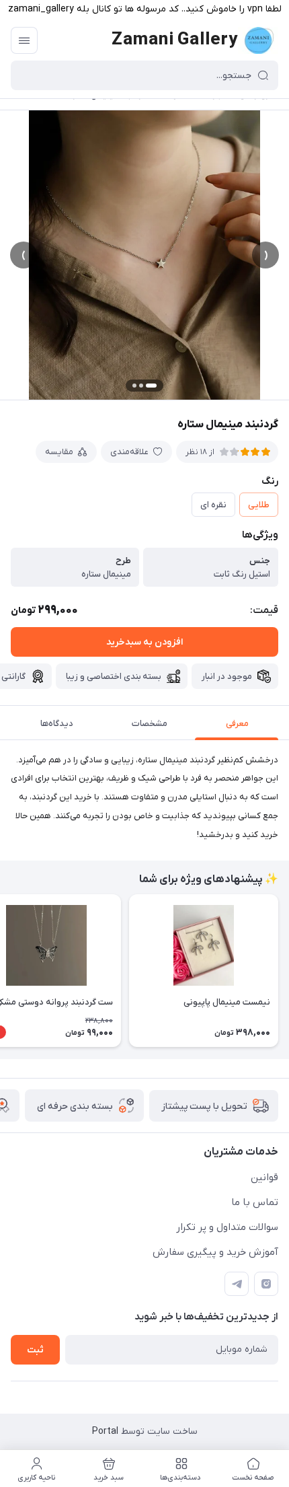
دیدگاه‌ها (56, 723)
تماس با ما (254, 1202)
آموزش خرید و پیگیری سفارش (215, 1252)
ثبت (35, 1350)
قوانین (264, 1177)
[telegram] (236, 1284)
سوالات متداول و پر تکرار (227, 1227)
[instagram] (266, 1284)
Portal (105, 1431)
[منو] (24, 40)
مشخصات (149, 723)
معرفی (237, 723)
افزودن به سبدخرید (144, 642)
